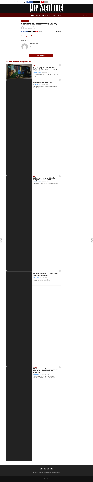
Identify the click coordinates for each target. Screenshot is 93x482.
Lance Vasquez (37, 84)
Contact (60, 15)
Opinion (49, 15)
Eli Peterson (36, 277)
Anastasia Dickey (37, 72)
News (32, 15)
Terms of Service (56, 472)
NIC (33, 472)
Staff (36, 472)
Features (38, 15)
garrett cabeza (29, 26)
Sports (44, 15)
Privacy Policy (47, 472)
